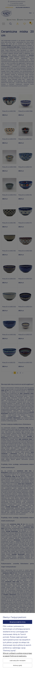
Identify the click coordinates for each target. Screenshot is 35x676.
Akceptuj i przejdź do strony (17, 622)
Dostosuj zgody (17, 665)
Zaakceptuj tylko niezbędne (17, 660)
